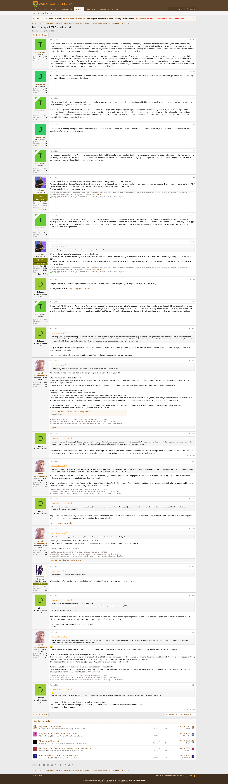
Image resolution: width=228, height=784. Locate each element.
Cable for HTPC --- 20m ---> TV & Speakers (58, 755)
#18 (193, 595)
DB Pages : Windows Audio (61, 523)
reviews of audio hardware (74, 18)
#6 (194, 177)
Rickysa (41, 743)
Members (116, 9)
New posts (36, 13)
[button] (97, 9)
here (141, 18)
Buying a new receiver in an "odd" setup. (58, 733)
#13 (193, 434)
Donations (104, 9)
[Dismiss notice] (194, 18)
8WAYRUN (125, 782)
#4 (194, 125)
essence (42, 729)
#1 (194, 40)
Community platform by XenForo (101, 780)
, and (67, 560)
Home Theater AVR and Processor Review (69, 736)
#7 (194, 215)
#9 (194, 279)
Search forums (46, 13)
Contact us (159, 776)
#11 (193, 328)
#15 (193, 499)
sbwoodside (43, 758)
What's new (90, 9)
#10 (193, 302)
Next (44, 35)
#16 (193, 529)
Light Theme (38, 776)
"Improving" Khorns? (49, 741)
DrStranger (186, 736)
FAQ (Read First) (40, 9)
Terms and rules (170, 776)
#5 (194, 151)
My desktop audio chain (50, 726)
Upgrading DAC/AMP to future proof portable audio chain (66, 748)
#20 (193, 685)
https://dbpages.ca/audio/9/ (80, 288)
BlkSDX (41, 751)
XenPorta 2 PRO (105, 782)
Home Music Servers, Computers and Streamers (71, 729)
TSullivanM (43, 736)
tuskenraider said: (58, 246)
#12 (193, 360)
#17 (193, 566)
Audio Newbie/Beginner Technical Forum (71, 758)
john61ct (187, 750)
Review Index (66, 9)
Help (190, 776)
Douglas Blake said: (58, 466)
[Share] (190, 39)
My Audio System (95, 195)
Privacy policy (182, 776)
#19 (193, 632)
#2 (194, 72)
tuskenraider (38, 31)
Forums (78, 9)
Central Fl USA (43, 210)
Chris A (187, 743)
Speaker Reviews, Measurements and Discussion (70, 743)
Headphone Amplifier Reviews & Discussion (68, 751)
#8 (194, 242)
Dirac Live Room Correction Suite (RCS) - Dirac (71, 411)
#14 (193, 461)
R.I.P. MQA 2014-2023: (66, 197)
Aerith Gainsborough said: (61, 438)
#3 (194, 98)
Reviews (54, 9)
